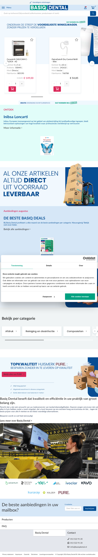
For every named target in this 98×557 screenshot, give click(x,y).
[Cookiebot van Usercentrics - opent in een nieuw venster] (84, 258)
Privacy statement (8, 554)
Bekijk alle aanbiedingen (17, 229)
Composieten (75, 331)
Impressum (18, 554)
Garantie (26, 554)
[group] (15, 83)
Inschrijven (89, 509)
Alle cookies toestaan (80, 297)
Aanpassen (47, 297)
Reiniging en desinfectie (40, 331)
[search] (93, 13)
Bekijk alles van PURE (13, 374)
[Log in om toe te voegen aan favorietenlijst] (31, 40)
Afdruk (9, 331)
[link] (85, 7)
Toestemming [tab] (17, 265)
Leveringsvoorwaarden (46, 554)
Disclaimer (34, 554)
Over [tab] (81, 265)
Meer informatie (12, 128)
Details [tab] (49, 265)
